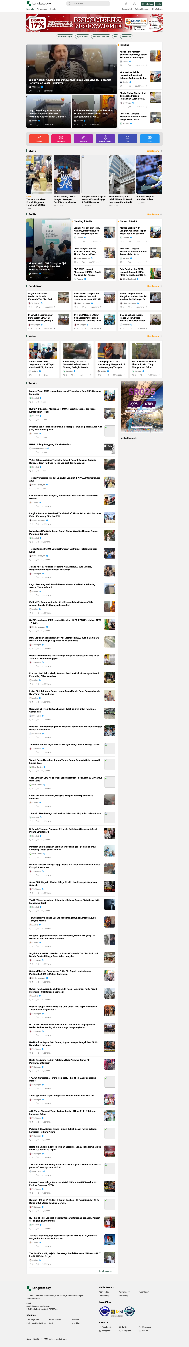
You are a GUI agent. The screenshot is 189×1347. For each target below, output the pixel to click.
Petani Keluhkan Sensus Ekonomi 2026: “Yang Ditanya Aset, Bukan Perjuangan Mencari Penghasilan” (144, 364)
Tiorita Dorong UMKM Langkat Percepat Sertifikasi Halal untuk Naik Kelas (63, 550)
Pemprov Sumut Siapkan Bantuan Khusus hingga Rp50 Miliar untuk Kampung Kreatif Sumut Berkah (62, 848)
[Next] (115, 67)
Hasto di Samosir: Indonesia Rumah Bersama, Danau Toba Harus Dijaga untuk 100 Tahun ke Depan (65, 1148)
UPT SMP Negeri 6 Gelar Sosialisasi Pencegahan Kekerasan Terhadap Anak (87, 318)
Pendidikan (35, 286)
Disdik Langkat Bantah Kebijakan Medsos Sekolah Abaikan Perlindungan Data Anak (133, 296)
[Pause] (27, 43)
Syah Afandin (83, 36)
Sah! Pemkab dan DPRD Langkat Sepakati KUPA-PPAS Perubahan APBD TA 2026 (71, 82)
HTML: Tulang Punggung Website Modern (50, 444)
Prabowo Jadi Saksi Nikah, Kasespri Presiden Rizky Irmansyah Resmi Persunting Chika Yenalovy (64, 675)
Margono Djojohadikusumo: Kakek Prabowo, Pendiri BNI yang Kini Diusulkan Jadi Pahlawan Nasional (62, 937)
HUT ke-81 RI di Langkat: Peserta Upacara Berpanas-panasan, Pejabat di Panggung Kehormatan (64, 1219)
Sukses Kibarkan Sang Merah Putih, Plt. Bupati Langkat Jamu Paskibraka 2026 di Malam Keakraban (60, 973)
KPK (116, 36)
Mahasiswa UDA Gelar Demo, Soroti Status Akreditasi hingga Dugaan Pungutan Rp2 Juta (63, 533)
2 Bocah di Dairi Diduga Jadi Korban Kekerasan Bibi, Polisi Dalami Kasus (65, 813)
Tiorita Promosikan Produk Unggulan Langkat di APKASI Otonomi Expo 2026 (64, 479)
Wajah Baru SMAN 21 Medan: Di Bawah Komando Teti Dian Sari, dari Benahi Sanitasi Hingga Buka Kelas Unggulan (40, 296)
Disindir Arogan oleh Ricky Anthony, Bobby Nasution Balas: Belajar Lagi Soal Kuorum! (87, 231)
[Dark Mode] (134, 3)
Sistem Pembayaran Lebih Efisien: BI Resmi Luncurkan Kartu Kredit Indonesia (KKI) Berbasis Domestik (63, 990)
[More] (113, 91)
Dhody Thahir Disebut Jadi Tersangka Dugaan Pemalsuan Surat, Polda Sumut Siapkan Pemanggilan (91, 113)
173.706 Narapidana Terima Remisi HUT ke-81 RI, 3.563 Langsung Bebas (62, 1079)
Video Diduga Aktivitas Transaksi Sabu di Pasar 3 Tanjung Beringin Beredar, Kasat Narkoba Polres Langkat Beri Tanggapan (76, 364)
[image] (43, 351)
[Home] (126, 3)
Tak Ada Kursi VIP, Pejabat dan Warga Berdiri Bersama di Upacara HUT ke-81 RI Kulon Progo (65, 1255)
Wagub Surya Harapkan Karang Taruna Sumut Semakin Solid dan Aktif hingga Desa (64, 762)
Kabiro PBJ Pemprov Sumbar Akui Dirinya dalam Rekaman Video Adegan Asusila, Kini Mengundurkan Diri (134, 54)
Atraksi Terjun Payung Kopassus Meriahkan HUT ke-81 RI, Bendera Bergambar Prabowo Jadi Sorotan (63, 1237)
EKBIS (32, 151)
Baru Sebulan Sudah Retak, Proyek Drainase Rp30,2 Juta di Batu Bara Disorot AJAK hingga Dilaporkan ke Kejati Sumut (48, 113)
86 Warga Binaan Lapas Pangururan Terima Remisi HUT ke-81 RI (61, 1095)
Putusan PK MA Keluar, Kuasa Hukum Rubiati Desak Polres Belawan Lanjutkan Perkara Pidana (63, 1130)
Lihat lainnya (153, 150)
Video (32, 336)
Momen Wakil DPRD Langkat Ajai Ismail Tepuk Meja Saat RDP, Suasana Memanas (47, 266)
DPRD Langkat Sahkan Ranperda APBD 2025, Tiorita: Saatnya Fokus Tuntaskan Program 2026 (86, 251)
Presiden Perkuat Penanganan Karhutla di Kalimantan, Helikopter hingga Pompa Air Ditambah (65, 728)
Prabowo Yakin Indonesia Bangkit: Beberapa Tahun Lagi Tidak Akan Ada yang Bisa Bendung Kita (65, 428)
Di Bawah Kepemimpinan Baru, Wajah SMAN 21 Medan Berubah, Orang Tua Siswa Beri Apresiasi (42, 318)
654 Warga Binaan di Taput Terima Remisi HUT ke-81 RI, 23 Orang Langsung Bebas (62, 1113)
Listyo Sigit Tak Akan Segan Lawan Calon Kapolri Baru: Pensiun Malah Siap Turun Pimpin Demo (64, 693)
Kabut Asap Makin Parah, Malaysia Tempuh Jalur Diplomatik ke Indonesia (61, 797)
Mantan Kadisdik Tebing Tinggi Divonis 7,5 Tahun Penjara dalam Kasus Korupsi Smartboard (64, 866)
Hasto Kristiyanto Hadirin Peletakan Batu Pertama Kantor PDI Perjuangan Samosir (59, 1061)
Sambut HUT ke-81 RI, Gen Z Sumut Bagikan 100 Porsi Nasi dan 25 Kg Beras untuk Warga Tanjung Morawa (64, 1202)
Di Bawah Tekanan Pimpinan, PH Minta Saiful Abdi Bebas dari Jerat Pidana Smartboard (63, 831)
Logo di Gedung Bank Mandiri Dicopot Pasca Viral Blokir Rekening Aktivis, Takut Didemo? (62, 586)
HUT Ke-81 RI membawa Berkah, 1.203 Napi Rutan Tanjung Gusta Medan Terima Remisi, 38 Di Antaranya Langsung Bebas (62, 1026)
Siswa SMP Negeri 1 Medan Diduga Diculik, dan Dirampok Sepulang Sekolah (63, 884)
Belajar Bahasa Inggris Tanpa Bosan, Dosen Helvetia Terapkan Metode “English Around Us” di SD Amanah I (133, 318)
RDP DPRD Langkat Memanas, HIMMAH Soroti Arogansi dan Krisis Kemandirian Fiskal (133, 116)
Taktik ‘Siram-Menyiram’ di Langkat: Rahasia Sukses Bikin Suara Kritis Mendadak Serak (64, 902)
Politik (32, 214)
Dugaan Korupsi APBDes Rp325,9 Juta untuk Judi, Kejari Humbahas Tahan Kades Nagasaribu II (63, 1008)
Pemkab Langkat (65, 36)
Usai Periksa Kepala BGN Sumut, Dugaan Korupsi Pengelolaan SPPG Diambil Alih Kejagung (63, 1044)
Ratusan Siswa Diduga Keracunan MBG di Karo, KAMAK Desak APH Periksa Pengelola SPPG (62, 1184)
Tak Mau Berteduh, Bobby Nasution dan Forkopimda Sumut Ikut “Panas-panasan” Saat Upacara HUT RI (65, 1166)
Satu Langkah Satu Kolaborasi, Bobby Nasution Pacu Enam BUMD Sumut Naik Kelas (65, 779)
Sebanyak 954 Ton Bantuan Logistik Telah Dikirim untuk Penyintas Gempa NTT (62, 710)
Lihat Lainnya (105, 1271)
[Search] (69, 3)
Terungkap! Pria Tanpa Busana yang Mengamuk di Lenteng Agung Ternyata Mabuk (111, 364)
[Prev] (28, 67)
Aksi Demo (126, 36)
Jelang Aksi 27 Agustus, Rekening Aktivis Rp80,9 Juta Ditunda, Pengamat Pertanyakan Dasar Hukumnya (60, 568)
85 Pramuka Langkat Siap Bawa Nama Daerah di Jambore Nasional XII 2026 (87, 296)
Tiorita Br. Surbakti (101, 36)
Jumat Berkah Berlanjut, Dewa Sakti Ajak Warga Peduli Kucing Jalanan (64, 744)
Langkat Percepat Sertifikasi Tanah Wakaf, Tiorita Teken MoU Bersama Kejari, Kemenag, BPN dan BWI (65, 515)
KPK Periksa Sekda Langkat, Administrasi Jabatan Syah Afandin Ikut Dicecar (133, 75)
